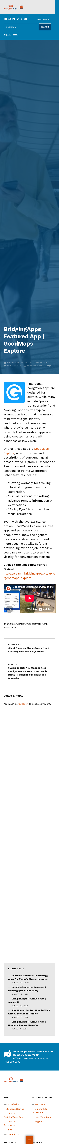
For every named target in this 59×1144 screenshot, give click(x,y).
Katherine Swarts (36, 366)
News (9, 1129)
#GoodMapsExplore (37, 624)
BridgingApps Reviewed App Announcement (28, 363)
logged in (23, 703)
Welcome (40, 1104)
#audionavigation (16, 624)
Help (15, 34)
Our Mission (12, 1104)
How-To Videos (43, 1117)
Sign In (7, 34)
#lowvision (10, 627)
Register (39, 1121)
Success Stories (15, 1109)
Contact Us (12, 1134)
